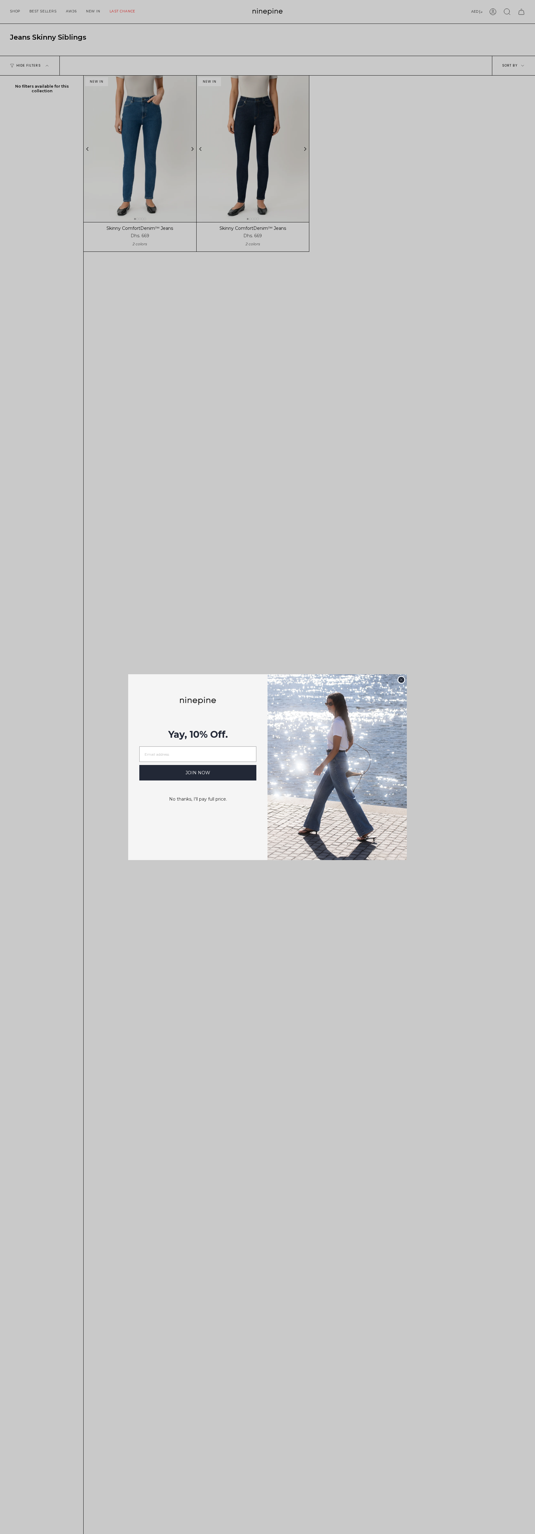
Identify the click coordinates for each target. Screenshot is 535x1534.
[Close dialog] (401, 680)
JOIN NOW (197, 773)
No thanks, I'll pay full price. (198, 799)
